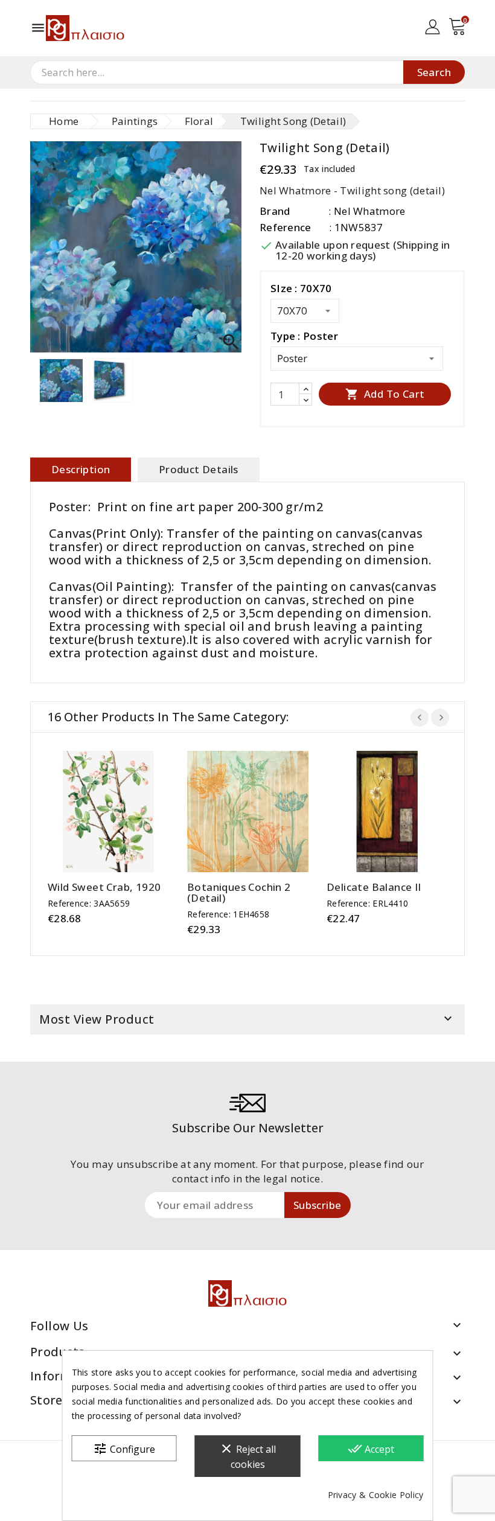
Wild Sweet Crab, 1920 (104, 887)
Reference (285, 227)
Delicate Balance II (374, 887)
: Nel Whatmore (366, 211)
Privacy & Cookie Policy (376, 1494)
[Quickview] (120, 811)
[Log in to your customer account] (432, 26)
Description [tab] (80, 469)
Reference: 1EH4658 (228, 914)
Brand (275, 211)
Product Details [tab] (198, 469)
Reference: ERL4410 (367, 903)
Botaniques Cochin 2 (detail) (239, 893)
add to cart (96, 811)
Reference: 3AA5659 (89, 903)
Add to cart (385, 394)
